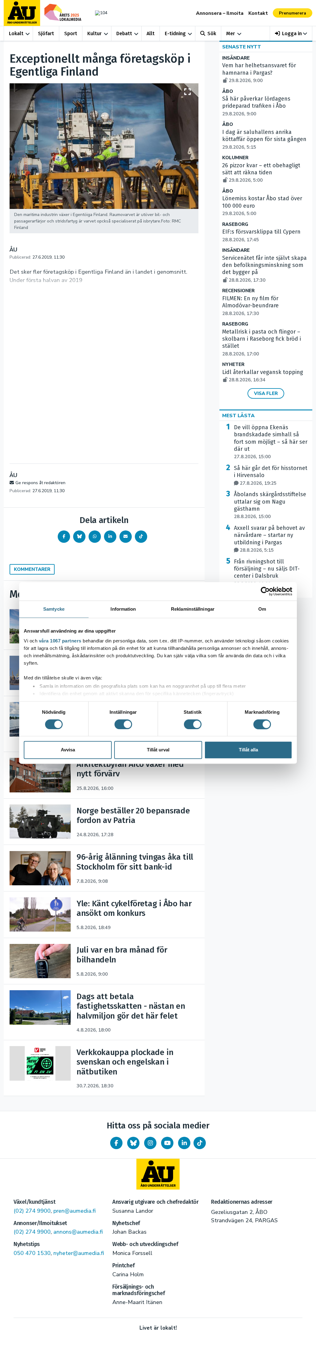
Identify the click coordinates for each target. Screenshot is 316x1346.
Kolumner (235, 158)
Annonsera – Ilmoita (219, 13)
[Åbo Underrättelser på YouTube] (167, 1143)
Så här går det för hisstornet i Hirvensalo (270, 475)
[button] (291, 33)
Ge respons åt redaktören (40, 483)
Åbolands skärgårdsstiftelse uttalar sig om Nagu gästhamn (270, 505)
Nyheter (233, 365)
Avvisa (68, 750)
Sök (211, 33)
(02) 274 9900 (32, 1211)
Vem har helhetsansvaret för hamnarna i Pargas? (259, 73)
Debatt (124, 33)
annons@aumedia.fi (78, 1232)
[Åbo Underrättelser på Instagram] (150, 1143)
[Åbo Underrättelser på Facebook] (116, 1143)
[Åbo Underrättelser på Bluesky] (133, 1143)
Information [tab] (123, 609)
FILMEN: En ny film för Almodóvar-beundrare (250, 306)
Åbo (227, 91)
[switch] (123, 724)
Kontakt (258, 13)
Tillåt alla (248, 750)
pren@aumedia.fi (74, 1211)
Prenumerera (292, 13)
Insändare (236, 58)
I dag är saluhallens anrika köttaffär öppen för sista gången (264, 139)
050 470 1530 (32, 1253)
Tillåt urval (158, 750)
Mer (230, 33)
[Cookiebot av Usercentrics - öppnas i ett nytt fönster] (265, 591)
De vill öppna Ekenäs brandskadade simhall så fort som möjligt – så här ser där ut (270, 442)
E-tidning (175, 33)
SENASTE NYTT (241, 47)
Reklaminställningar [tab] (192, 609)
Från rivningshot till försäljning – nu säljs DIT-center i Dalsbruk (267, 572)
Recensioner (238, 291)
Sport (70, 33)
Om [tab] (262, 609)
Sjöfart (46, 33)
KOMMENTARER (32, 569)
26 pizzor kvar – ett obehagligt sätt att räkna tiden (261, 173)
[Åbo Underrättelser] (158, 1174)
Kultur (94, 33)
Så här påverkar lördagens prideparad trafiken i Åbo (256, 106)
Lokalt (16, 33)
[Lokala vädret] (99, 12)
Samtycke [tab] (53, 609)
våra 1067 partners (60, 640)
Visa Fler (266, 393)
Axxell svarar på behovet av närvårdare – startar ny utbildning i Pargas (269, 539)
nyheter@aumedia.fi (78, 1253)
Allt (151, 33)
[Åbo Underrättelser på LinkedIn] (184, 1143)
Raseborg (235, 224)
